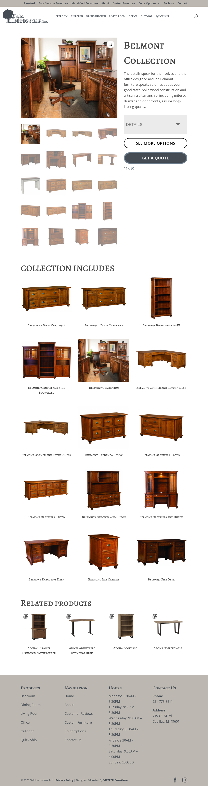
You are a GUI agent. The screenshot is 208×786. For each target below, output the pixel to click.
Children (77, 16)
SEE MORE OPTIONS (155, 143)
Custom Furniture (124, 3)
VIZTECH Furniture (115, 780)
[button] (110, 44)
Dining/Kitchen (96, 16)
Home (69, 696)
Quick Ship (163, 16)
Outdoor (147, 16)
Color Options (147, 3)
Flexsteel (29, 3)
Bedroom (61, 16)
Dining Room (31, 705)
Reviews (169, 3)
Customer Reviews (79, 713)
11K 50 (129, 168)
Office (133, 16)
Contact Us (73, 740)
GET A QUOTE (155, 158)
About (105, 3)
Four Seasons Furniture (53, 3)
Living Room (117, 16)
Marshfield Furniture (85, 3)
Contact (182, 3)
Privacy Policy (64, 780)
